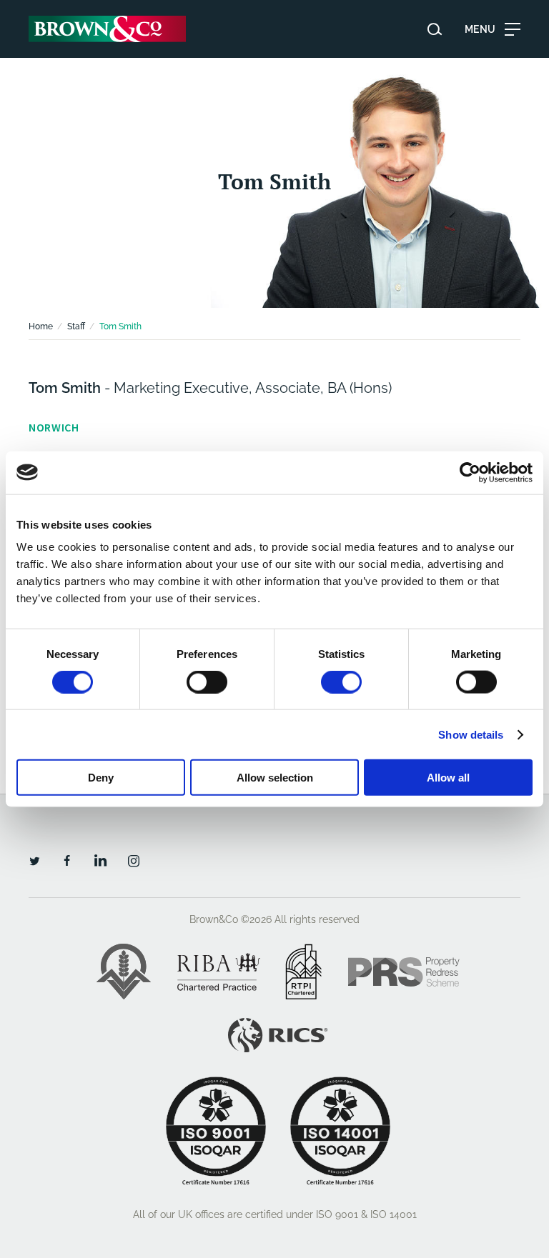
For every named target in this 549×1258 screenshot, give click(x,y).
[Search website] (434, 29)
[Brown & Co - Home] (107, 29)
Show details (470, 734)
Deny (101, 778)
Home (41, 326)
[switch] (207, 681)
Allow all (448, 778)
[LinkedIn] (100, 860)
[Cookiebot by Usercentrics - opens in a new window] (470, 472)
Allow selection (275, 778)
